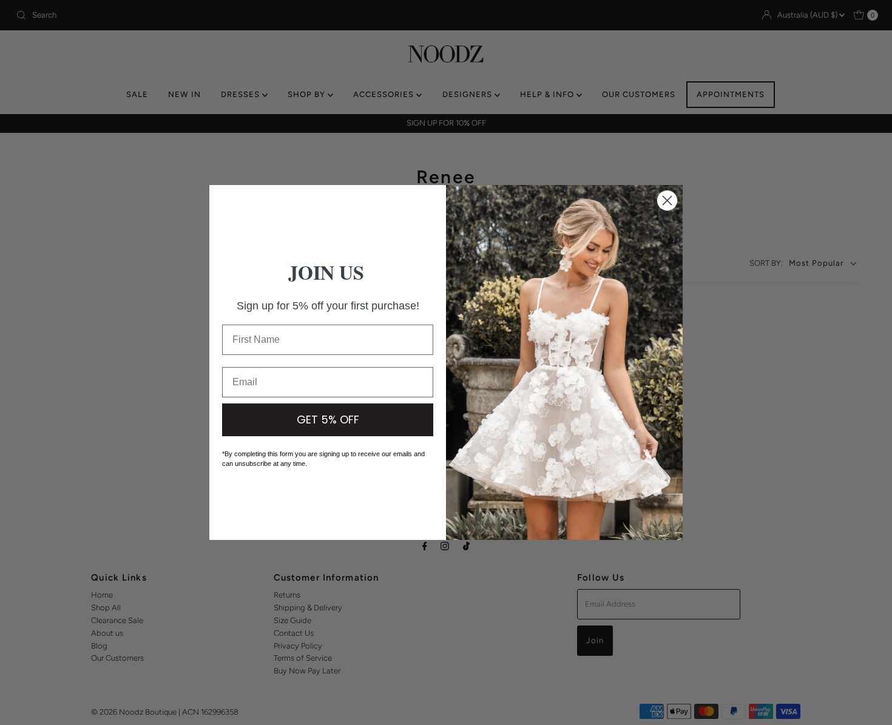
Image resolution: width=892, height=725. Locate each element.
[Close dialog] (667, 200)
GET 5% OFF (328, 419)
